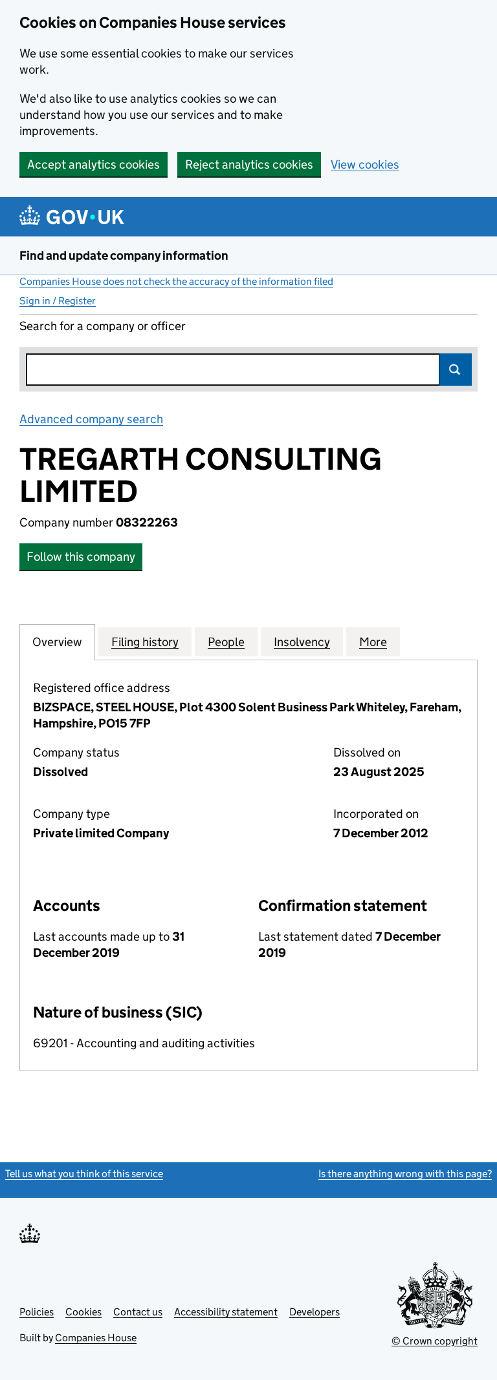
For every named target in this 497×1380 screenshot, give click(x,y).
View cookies (365, 164)
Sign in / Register (57, 301)
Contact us (137, 1312)
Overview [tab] (57, 641)
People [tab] (226, 641)
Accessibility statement (226, 1312)
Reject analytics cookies (249, 164)
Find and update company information (123, 255)
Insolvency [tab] (302, 641)
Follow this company (81, 556)
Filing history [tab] (145, 641)
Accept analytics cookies (93, 164)
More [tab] (373, 641)
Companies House (96, 1338)
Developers (314, 1312)
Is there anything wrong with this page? (405, 1173)
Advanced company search (91, 419)
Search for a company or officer (102, 326)
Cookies (83, 1312)
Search (455, 369)
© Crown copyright (435, 1341)
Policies (36, 1312)
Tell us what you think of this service (84, 1173)
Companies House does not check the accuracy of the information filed (176, 281)
